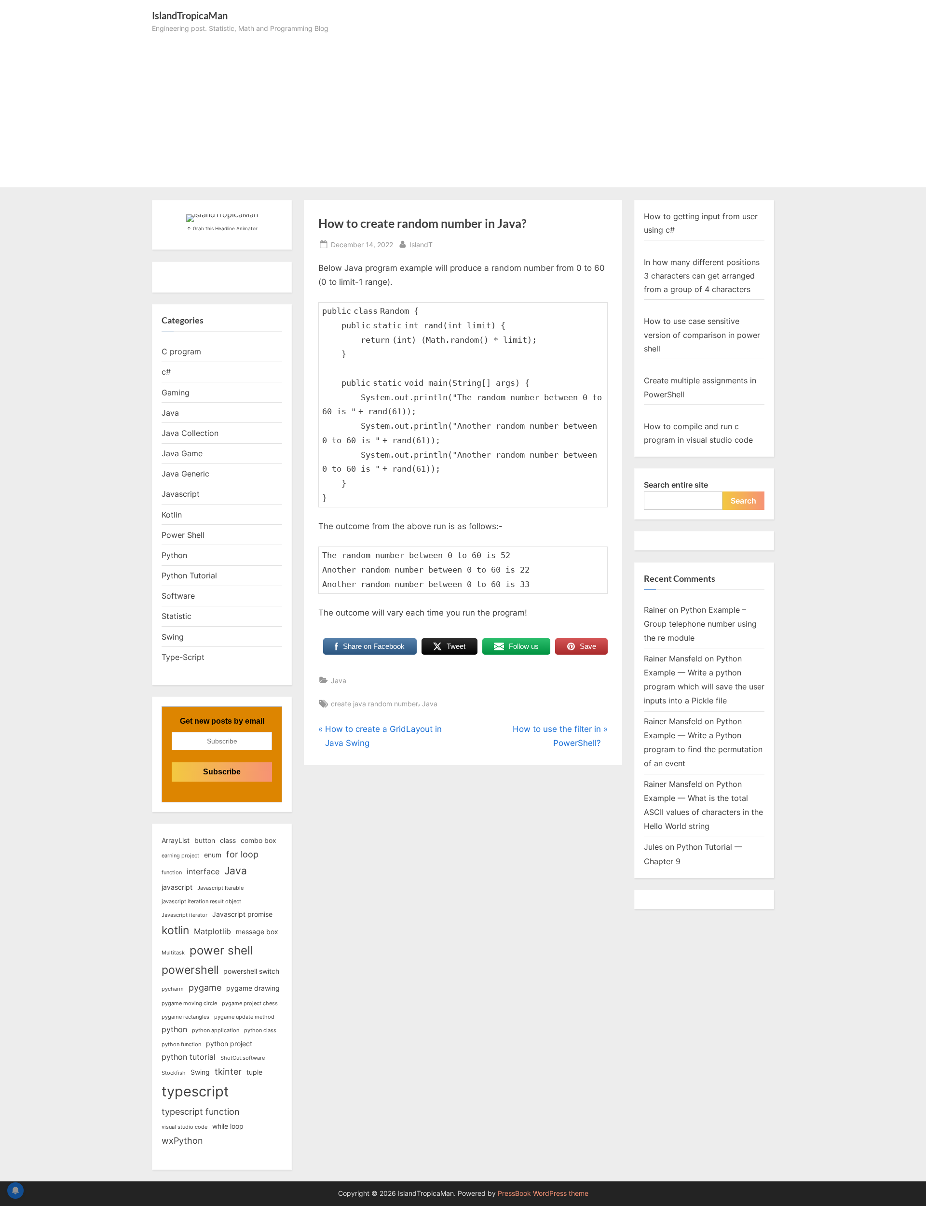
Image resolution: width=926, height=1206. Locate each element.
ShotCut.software (242, 1058)
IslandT (421, 244)
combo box (258, 840)
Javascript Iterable (220, 888)
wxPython (182, 1140)
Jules (653, 847)
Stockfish (174, 1073)
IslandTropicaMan (190, 15)
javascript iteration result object (201, 901)
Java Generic (185, 473)
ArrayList (176, 840)
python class (260, 1030)
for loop (242, 854)
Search (743, 500)
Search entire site (676, 485)
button (204, 840)
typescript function (201, 1111)
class (228, 840)
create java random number (374, 704)
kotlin (175, 930)
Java (338, 680)
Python (174, 555)
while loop (228, 1126)
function (172, 872)
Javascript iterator (184, 915)
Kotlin (172, 514)
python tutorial (189, 1057)
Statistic (176, 616)
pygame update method (244, 1017)
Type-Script (183, 657)
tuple (254, 1072)
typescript (195, 1091)
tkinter (228, 1071)
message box (257, 931)
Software (178, 596)
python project (229, 1043)
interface (203, 871)
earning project (180, 856)
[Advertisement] (463, 106)
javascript (177, 887)
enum (212, 855)
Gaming (176, 392)
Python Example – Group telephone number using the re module (700, 624)
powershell (190, 970)
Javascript (181, 494)
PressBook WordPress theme (543, 1193)
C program (181, 351)
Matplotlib (212, 931)
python (174, 1029)
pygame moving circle (189, 1003)
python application (215, 1030)
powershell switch (251, 971)
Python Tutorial (189, 575)
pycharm (173, 989)
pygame (205, 987)
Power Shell (183, 535)
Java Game (182, 453)
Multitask (173, 953)
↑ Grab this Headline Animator (222, 228)
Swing (173, 637)
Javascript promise (242, 914)
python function (181, 1044)
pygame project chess (250, 1003)
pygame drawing (253, 988)
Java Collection (190, 433)
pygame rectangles (185, 1017)
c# (166, 372)
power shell (221, 950)
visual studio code (184, 1127)
